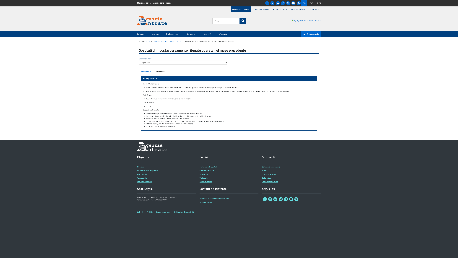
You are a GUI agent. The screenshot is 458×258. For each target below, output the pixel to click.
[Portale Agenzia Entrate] (152, 21)
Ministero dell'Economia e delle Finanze (154, 2)
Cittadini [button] (141, 33)
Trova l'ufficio (314, 9)
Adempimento (146, 71)
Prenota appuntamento (240, 9)
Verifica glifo (204, 178)
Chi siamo (140, 167)
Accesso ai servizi (282, 9)
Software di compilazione (271, 167)
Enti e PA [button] (208, 33)
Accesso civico (142, 178)
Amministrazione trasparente (147, 170)
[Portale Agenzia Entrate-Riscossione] (306, 21)
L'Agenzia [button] (223, 33)
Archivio (150, 212)
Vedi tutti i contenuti (144, 181)
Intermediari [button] (191, 33)
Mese (172, 41)
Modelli (264, 170)
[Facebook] (267, 3)
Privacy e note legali (163, 212)
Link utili (140, 212)
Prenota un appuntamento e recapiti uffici (214, 198)
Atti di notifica (142, 174)
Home (148, 41)
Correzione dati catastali (208, 167)
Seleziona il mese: (145, 58)
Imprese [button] (155, 33)
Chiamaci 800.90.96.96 (261, 9)
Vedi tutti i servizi (206, 181)
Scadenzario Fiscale (160, 41)
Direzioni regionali (206, 202)
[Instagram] (283, 3)
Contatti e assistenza (298, 9)
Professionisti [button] (172, 33)
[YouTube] (293, 3)
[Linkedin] (278, 3)
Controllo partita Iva (207, 170)
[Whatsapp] (288, 3)
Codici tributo (266, 178)
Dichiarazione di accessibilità (184, 212)
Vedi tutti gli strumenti (270, 181)
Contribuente (159, 71)
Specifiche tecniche (269, 174)
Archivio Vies (204, 174)
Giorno (179, 41)
